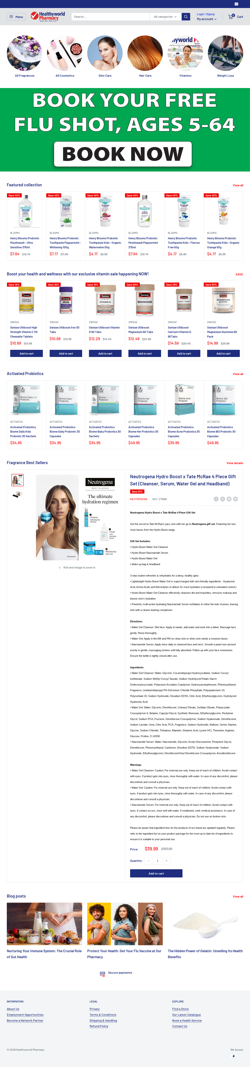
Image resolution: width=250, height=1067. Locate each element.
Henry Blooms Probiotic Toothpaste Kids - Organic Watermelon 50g (105, 215)
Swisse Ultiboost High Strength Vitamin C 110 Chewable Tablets (24, 304)
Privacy (95, 981)
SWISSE (14, 294)
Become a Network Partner (25, 992)
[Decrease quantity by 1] (148, 832)
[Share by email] (235, 471)
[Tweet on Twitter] (229, 471)
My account (205, 19)
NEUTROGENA (138, 471)
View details (235, 435)
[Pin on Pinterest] (222, 471)
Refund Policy (99, 998)
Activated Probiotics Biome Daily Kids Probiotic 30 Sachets (23, 403)
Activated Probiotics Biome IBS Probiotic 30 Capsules (221, 403)
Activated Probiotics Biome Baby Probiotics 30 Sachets (105, 403)
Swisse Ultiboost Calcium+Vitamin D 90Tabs (179, 304)
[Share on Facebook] (216, 471)
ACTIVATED (16, 393)
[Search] (186, 16)
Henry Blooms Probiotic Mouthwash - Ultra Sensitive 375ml (24, 215)
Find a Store (180, 981)
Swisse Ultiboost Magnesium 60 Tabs (140, 302)
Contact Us (179, 998)
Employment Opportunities (25, 987)
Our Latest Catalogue (186, 987)
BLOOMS (15, 205)
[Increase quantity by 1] (166, 832)
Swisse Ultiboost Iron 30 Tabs (64, 302)
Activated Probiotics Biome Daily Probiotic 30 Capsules (65, 403)
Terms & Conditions (103, 987)
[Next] (243, 53)
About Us (13, 981)
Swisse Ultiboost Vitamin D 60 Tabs (104, 302)
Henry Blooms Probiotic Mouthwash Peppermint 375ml (143, 215)
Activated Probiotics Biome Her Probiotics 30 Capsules (143, 403)
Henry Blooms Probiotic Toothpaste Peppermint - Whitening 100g (65, 215)
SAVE (240, 246)
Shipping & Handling (103, 992)
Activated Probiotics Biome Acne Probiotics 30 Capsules (184, 403)
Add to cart (27, 325)
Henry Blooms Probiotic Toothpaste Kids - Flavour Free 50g (184, 215)
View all (238, 157)
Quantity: (136, 833)
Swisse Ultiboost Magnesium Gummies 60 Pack (222, 304)
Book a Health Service (187, 992)
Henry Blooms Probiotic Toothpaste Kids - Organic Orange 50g (223, 215)
